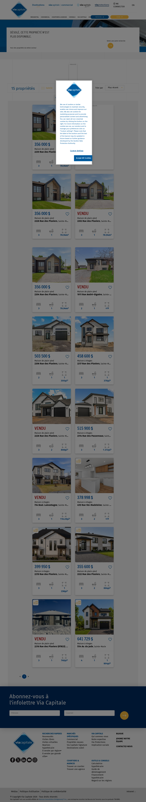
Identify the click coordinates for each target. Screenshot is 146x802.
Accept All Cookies (83, 158)
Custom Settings (76, 151)
